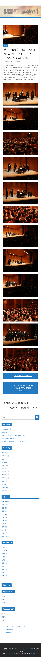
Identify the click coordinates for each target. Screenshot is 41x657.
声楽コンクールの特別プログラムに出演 (23, 408)
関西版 (4, 596)
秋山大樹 (4, 569)
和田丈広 (4, 557)
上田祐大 (4, 554)
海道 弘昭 (4, 508)
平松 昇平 (4, 514)
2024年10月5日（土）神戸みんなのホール (14, 435)
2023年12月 (5, 472)
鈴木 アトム (5, 536)
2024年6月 (5, 462)
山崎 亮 (4, 524)
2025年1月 (5, 453)
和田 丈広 (4, 517)
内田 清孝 (4, 527)
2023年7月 (5, 484)
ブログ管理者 (18, 62)
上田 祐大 (4, 533)
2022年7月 (5, 490)
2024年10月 (5, 456)
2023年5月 (5, 487)
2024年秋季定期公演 (8, 438)
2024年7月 (5, 459)
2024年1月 (5, 468)
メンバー (4, 550)
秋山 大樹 (4, 505)
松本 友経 (4, 511)
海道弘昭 (4, 566)
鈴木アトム (5, 572)
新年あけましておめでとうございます (17, 403)
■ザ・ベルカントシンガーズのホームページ (15, 626)
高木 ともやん (6, 502)
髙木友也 (4, 576)
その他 (5, 45)
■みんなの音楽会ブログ (9, 632)
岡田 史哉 (4, 520)
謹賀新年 (4, 432)
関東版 (4, 599)
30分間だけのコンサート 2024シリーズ (14, 442)
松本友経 (4, 563)
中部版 (4, 603)
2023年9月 (5, 481)
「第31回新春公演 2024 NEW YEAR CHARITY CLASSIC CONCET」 (23, 388)
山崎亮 (4, 560)
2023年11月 (5, 475)
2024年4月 (5, 465)
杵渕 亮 (4, 530)
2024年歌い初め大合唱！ (23, 376)
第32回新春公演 (6, 429)
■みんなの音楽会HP (7, 629)
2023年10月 (5, 478)
